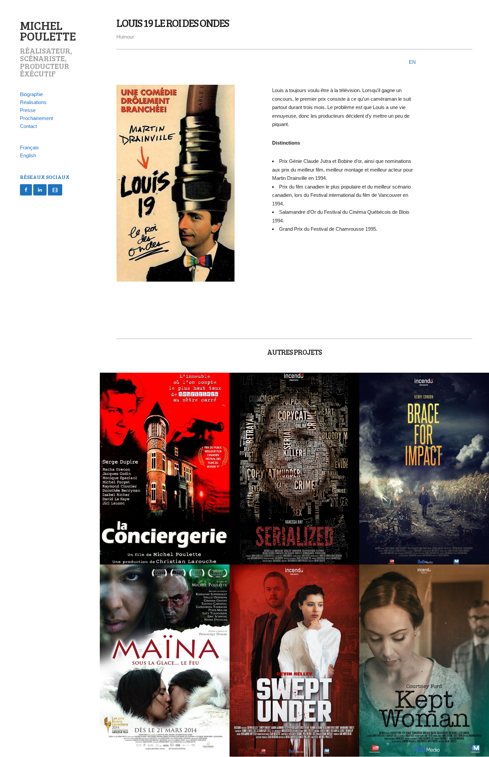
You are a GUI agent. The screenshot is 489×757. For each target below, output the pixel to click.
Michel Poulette (48, 30)
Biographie (31, 94)
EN (412, 62)
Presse (28, 110)
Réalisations (33, 102)
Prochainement (36, 118)
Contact (28, 126)
